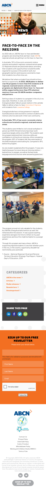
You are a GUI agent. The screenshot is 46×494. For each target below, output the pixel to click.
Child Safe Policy (23, 442)
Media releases (12, 284)
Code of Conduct (23, 444)
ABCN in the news (13, 277)
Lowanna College (23, 107)
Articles (9, 281)
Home (3, 10)
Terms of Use (23, 451)
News (10, 10)
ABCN (37, 56)
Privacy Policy (23, 439)
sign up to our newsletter (23, 483)
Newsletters (11, 287)
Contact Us (23, 437)
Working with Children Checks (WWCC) (23, 449)
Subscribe (23, 395)
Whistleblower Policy (23, 446)
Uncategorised (12, 290)
